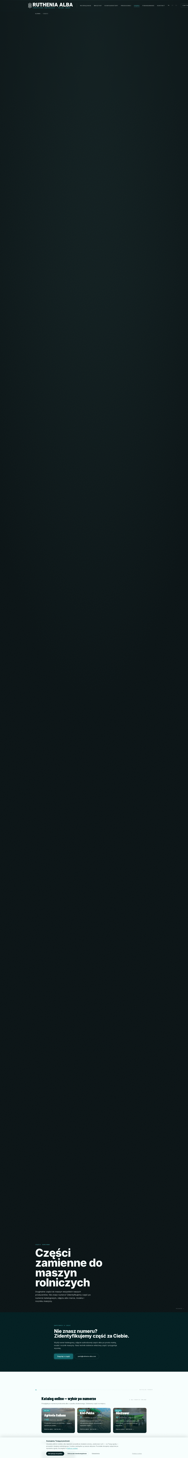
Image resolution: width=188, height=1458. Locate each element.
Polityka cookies (137, 1453)
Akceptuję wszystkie (55, 1453)
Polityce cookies (72, 1448)
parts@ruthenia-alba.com (87, 1356)
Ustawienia (96, 1453)
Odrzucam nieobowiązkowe (77, 1453)
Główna (38, 13)
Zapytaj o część (63, 1356)
